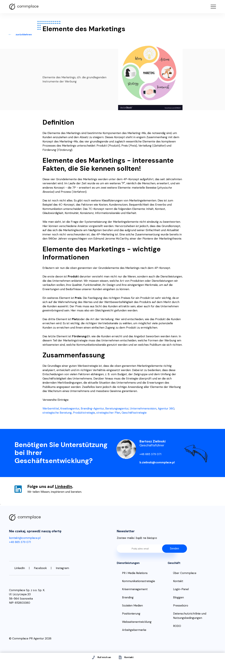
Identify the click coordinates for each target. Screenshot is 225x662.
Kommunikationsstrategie (138, 581)
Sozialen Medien (132, 605)
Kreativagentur (69, 408)
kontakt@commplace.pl (25, 538)
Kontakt (178, 581)
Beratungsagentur (117, 408)
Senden (174, 548)
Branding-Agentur (92, 408)
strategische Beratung (57, 412)
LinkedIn (63, 486)
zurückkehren (24, 34)
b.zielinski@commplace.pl (157, 462)
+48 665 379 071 (150, 454)
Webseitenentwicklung (137, 622)
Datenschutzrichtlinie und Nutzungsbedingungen (189, 616)
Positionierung (131, 613)
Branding (128, 597)
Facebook (40, 568)
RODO (177, 626)
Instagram (62, 568)
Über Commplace (184, 573)
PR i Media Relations (135, 573)
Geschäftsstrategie (134, 412)
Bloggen (178, 597)
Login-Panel (181, 589)
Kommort (24, 7)
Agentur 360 (166, 408)
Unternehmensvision (143, 408)
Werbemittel (50, 408)
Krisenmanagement (135, 589)
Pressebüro (180, 605)
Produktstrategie (84, 412)
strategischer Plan (108, 412)
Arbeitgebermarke (134, 630)
